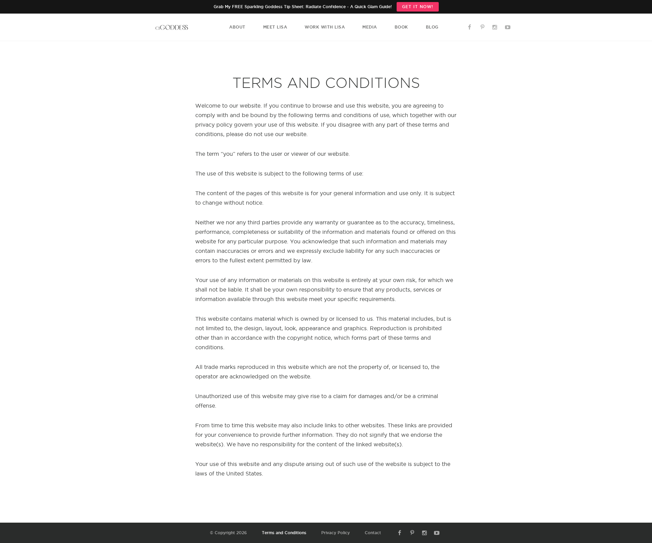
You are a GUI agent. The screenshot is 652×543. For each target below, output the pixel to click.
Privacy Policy (335, 532)
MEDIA (369, 27)
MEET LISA (275, 27)
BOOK (401, 27)
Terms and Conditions (284, 532)
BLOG (432, 27)
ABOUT (237, 27)
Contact (373, 532)
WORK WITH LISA (325, 27)
